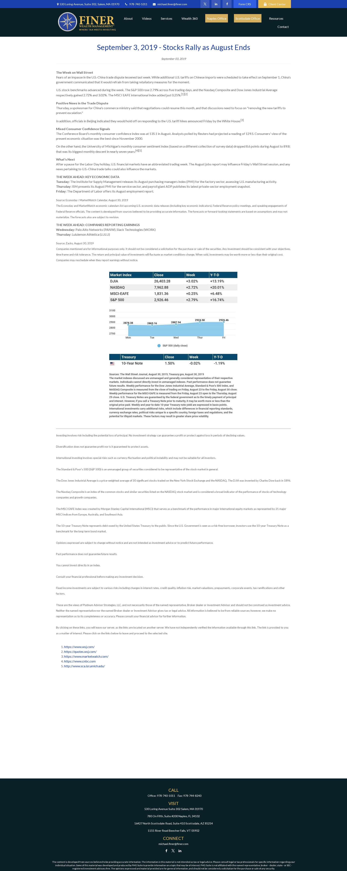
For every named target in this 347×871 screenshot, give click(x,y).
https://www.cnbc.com (80, 661)
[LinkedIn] (215, 4)
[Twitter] (204, 4)
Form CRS (245, 4)
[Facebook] (227, 4)
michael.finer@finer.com (172, 4)
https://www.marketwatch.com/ (86, 656)
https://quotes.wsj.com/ (80, 651)
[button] (128, 18)
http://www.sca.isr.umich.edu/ (84, 666)
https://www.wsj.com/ (79, 647)
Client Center (277, 4)
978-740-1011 (138, 4)
